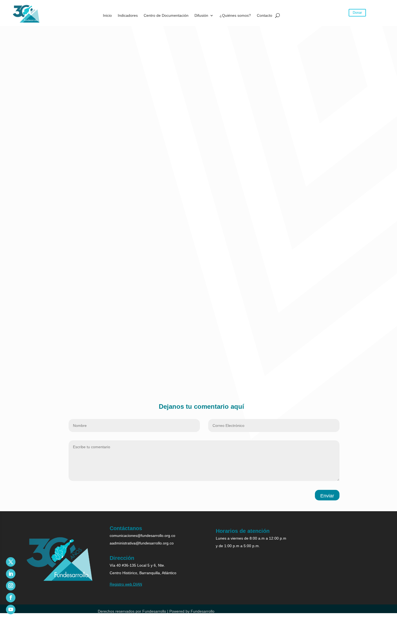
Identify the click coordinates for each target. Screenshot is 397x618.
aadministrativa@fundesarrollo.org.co (142, 543)
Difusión (201, 16)
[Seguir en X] (10, 562)
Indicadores (128, 16)
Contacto (264, 16)
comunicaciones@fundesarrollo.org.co (142, 535)
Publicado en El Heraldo (55, 375)
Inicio (107, 16)
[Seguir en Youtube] (10, 609)
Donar (357, 13)
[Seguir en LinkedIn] (10, 574)
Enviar (327, 496)
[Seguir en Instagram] (10, 585)
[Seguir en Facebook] (10, 597)
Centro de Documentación (166, 16)
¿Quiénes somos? (235, 16)
